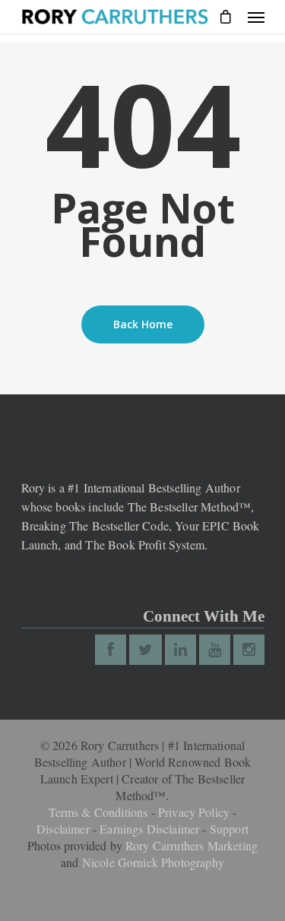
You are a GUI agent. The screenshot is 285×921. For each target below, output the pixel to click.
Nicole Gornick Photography (153, 862)
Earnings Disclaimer (149, 829)
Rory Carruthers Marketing (191, 845)
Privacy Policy (194, 812)
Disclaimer (63, 829)
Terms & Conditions (98, 812)
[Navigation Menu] (256, 16)
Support (229, 829)
